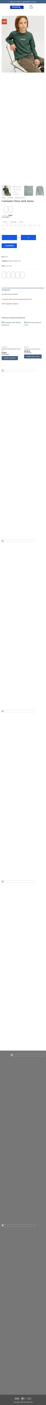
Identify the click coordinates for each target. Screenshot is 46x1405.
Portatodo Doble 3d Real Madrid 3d (11, 349)
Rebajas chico (20, 198)
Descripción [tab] (6, 290)
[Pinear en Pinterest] (18, 275)
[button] (3, 7)
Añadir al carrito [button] (10, 358)
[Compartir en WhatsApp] (4, 275)
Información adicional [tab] (10, 294)
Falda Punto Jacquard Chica (32, 349)
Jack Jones (9, 266)
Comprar (9, 246)
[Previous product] (11, 209)
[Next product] (6, 209)
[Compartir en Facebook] (8, 275)
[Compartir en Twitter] (13, 275)
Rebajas (10, 198)
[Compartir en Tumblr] (22, 275)
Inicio (4, 198)
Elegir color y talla (32, 356)
